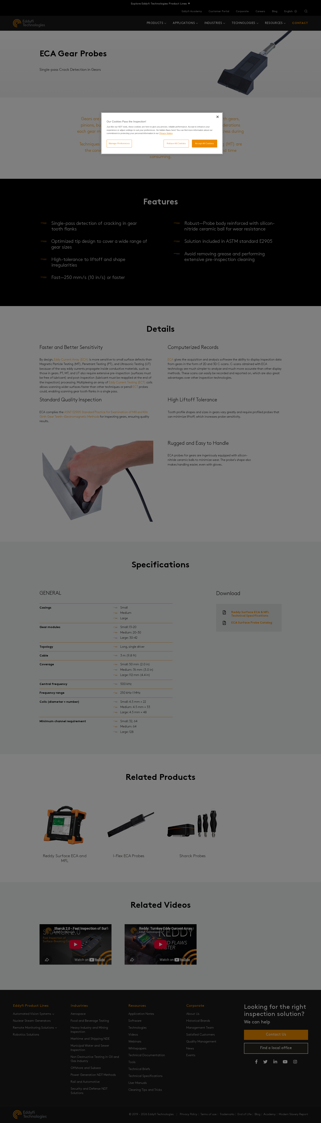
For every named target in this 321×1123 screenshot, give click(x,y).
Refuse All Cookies (176, 143)
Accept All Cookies (204, 143)
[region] (162, 133)
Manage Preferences (119, 143)
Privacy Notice (166, 133)
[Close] (217, 117)
